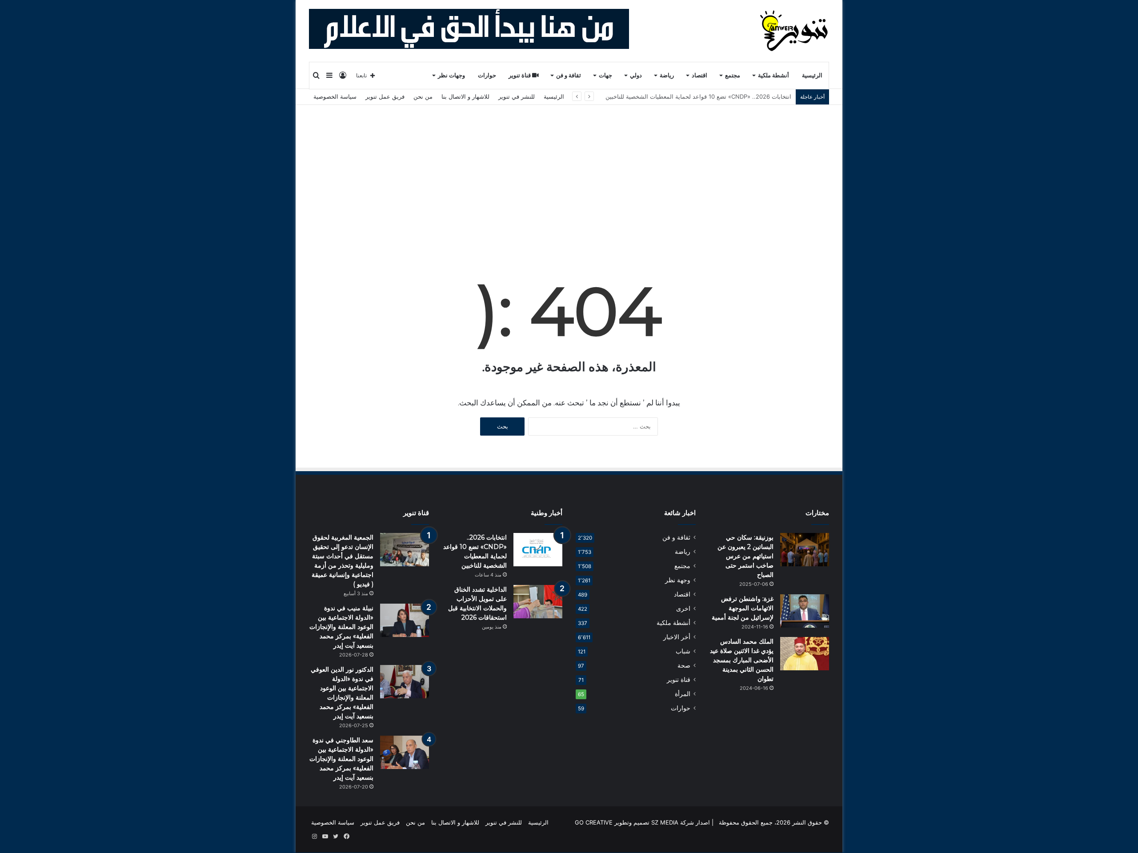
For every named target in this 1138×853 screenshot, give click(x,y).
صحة (683, 665)
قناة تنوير (520, 75)
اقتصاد (699, 75)
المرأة (682, 693)
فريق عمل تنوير (385, 96)
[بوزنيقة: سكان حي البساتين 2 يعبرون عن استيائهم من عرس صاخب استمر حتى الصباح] (804, 549)
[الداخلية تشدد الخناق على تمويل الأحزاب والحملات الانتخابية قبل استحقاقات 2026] (537, 601)
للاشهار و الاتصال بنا (465, 96)
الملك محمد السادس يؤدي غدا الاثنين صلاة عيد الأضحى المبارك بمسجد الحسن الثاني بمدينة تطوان (741, 660)
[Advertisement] (569, 171)
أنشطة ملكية (773, 75)
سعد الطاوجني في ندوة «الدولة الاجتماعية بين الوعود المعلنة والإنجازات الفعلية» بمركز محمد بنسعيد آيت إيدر (341, 758)
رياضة (667, 75)
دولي (636, 75)
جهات (605, 75)
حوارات (487, 75)
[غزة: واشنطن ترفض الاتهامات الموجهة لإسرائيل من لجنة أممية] (804, 611)
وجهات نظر (451, 75)
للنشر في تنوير (516, 96)
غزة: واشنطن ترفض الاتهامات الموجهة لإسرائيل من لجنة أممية (742, 608)
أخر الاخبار (676, 637)
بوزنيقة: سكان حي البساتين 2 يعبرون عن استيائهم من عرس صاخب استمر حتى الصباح (745, 556)
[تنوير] (794, 30)
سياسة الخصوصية (335, 96)
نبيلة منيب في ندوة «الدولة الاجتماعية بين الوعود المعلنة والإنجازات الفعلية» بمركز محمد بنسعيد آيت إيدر (341, 626)
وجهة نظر (677, 580)
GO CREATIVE (594, 822)
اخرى (683, 608)
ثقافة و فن (568, 75)
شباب (683, 651)
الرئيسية (812, 75)
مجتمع (732, 75)
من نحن (423, 96)
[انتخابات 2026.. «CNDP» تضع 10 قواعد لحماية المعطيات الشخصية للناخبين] (537, 549)
